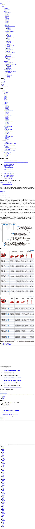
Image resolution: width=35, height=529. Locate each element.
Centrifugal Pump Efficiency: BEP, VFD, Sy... (10, 414)
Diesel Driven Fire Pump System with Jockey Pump (13, 383)
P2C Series (6, 131)
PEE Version (7, 18)
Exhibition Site (6, 8)
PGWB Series (9, 35)
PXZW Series (7, 125)
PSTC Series (7, 108)
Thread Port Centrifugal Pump (9, 50)
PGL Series (8, 32)
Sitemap (1, 393)
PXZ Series (8, 46)
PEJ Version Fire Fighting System (6, 344)
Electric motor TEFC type (7, 152)
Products (3, 10)
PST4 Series (7, 22)
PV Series (8, 59)
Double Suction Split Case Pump (8, 121)
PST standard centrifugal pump (8, 178)
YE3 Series (8, 74)
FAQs (4, 79)
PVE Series (8, 58)
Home (3, 6)
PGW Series (8, 34)
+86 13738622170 (7, 405)
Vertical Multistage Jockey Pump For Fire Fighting (10, 160)
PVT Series (8, 60)
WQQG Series (9, 65)
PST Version (7, 21)
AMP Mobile (5, 393)
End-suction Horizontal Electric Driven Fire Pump (12, 377)
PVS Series (7, 138)
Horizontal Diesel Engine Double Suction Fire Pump (13, 380)
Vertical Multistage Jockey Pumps (10, 57)
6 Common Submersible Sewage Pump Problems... (11, 410)
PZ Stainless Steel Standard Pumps (8, 167)
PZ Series (8, 48)
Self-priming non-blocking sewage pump (9, 145)
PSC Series (6, 122)
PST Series (6, 105)
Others (3, 151)
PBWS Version (9, 70)
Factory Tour (5, 7)
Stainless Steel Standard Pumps (9, 47)
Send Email (1, 418)
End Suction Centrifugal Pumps (8, 115)
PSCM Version (6, 102)
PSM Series (8, 40)
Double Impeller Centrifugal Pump (10, 52)
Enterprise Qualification (7, 9)
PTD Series (8, 55)
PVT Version (7, 24)
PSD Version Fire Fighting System (8, 165)
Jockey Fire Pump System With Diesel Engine (12, 370)
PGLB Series (7, 111)
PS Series (8, 37)
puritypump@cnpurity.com (7, 403)
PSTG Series (9, 27)
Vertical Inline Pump (8, 56)
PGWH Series (9, 36)
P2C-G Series (7, 132)
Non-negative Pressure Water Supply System (10, 148)
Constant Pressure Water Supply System (10, 71)
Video (4, 81)
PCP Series (8, 77)
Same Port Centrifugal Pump (9, 49)
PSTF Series (9, 28)
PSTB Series (9, 29)
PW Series (6, 128)
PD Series (8, 76)
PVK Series (5, 98)
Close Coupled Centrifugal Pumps (10, 26)
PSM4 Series (9, 41)
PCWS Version (9, 72)
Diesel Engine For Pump (8, 75)
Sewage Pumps (6, 61)
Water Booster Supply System (8, 69)
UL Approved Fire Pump (7, 12)
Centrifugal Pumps (6, 25)
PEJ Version (7, 17)
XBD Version (7, 20)
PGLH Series (7, 112)
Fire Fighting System (5, 91)
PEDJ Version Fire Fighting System (8, 176)
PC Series (8, 51)
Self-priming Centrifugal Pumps (9, 45)
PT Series (6, 135)
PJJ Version (5, 95)
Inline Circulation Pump (8, 54)
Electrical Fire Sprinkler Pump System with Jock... (12, 387)
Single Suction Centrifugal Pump (9, 31)
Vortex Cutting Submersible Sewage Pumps (11, 64)
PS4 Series (8, 39)
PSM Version (5, 101)
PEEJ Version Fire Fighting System (8, 169)
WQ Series (6, 142)
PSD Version (7, 15)
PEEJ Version (7, 14)
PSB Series (8, 38)
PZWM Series (9, 68)
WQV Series (9, 66)
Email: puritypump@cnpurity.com (6, 1)
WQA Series (7, 141)
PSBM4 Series (9, 42)
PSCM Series (9, 44)
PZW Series (8, 67)
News (4, 80)
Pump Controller (6, 155)
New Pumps (5, 11)
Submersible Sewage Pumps (9, 62)
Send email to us (2, 191)
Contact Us (3, 82)
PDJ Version (7, 16)
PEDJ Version (6, 92)
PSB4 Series (7, 118)
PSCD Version (7, 19)
